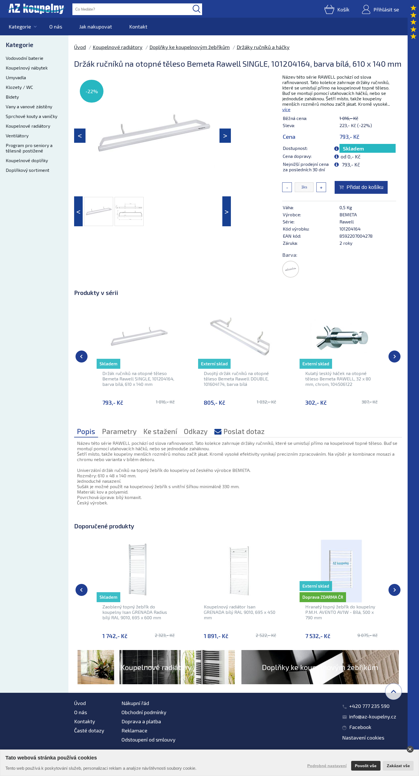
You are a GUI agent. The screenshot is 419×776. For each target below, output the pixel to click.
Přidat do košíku (365, 187)
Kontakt (138, 26)
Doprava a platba (141, 721)
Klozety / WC (19, 87)
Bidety (12, 96)
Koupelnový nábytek (27, 67)
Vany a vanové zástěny (29, 106)
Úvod (80, 47)
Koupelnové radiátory (28, 126)
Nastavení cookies (363, 737)
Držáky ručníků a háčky (263, 47)
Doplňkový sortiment (27, 170)
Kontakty (84, 721)
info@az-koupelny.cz (372, 716)
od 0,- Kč (351, 156)
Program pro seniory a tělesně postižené (29, 147)
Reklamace (134, 730)
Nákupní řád (135, 703)
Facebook (360, 727)
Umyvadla (16, 77)
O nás (55, 26)
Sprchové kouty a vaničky (31, 116)
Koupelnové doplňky (27, 160)
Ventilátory (17, 135)
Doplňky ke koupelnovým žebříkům (189, 47)
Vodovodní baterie (24, 58)
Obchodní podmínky (143, 712)
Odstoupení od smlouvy (148, 739)
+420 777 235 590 (369, 706)
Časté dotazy (89, 730)
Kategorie (20, 26)
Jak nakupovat (95, 26)
